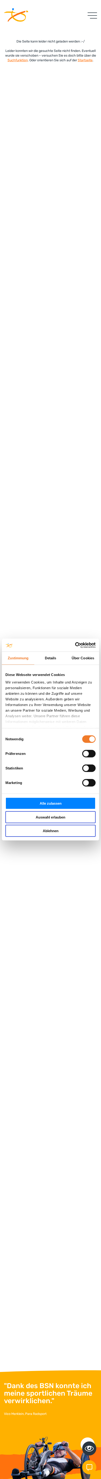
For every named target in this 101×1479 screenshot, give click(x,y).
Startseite (85, 60)
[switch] (89, 753)
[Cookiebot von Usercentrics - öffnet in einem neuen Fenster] (75, 645)
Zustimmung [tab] (18, 658)
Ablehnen (50, 831)
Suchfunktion (18, 60)
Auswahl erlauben (50, 817)
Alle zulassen (51, 803)
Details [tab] (50, 658)
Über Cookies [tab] (83, 658)
